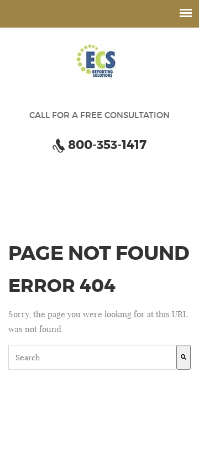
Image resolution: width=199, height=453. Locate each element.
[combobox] (92, 357)
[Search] (183, 357)
